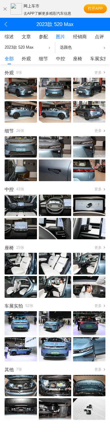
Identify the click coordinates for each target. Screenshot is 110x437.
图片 (60, 36)
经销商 (80, 36)
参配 (43, 36)
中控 (60, 58)
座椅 (77, 58)
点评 (99, 36)
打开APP (95, 8)
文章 (26, 36)
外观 (26, 58)
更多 (98, 72)
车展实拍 (99, 58)
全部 (9, 58)
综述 (9, 36)
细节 (43, 58)
